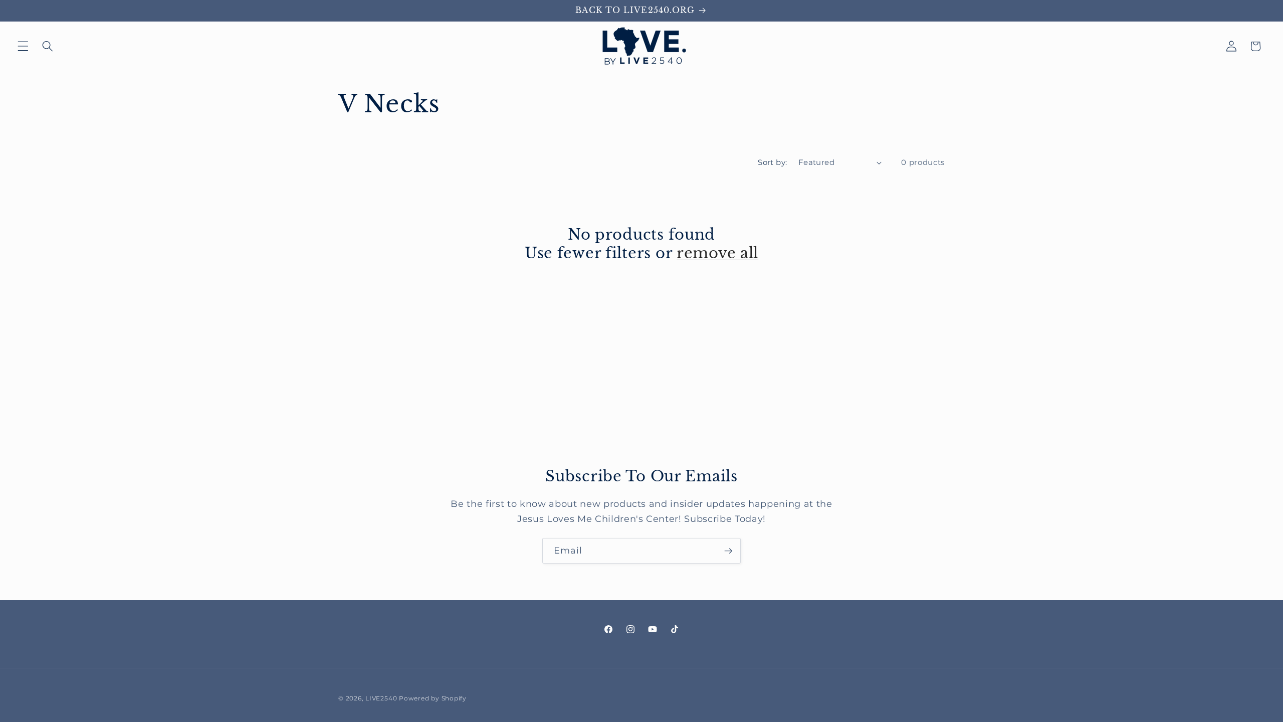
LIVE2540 (381, 698)
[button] (23, 46)
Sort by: (772, 162)
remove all (717, 253)
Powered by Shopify (433, 698)
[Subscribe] (728, 551)
